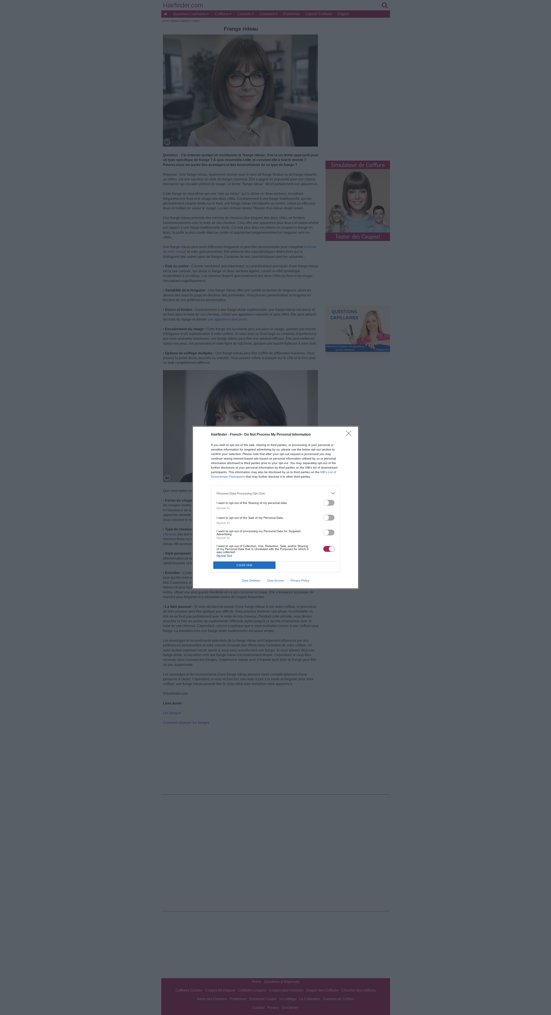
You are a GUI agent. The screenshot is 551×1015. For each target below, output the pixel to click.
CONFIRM (244, 565)
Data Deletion (251, 580)
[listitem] (275, 493)
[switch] (328, 503)
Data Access (275, 580)
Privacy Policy (300, 580)
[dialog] (275, 507)
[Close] (350, 435)
